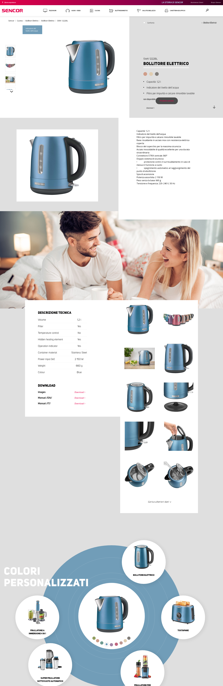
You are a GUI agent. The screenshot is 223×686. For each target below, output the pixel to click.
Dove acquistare (12, 2)
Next (12, 92)
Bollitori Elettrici (210, 23)
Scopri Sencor (215, 2)
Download (151, 108)
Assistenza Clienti (193, 2)
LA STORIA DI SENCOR (168, 2)
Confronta (150, 23)
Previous (12, 39)
